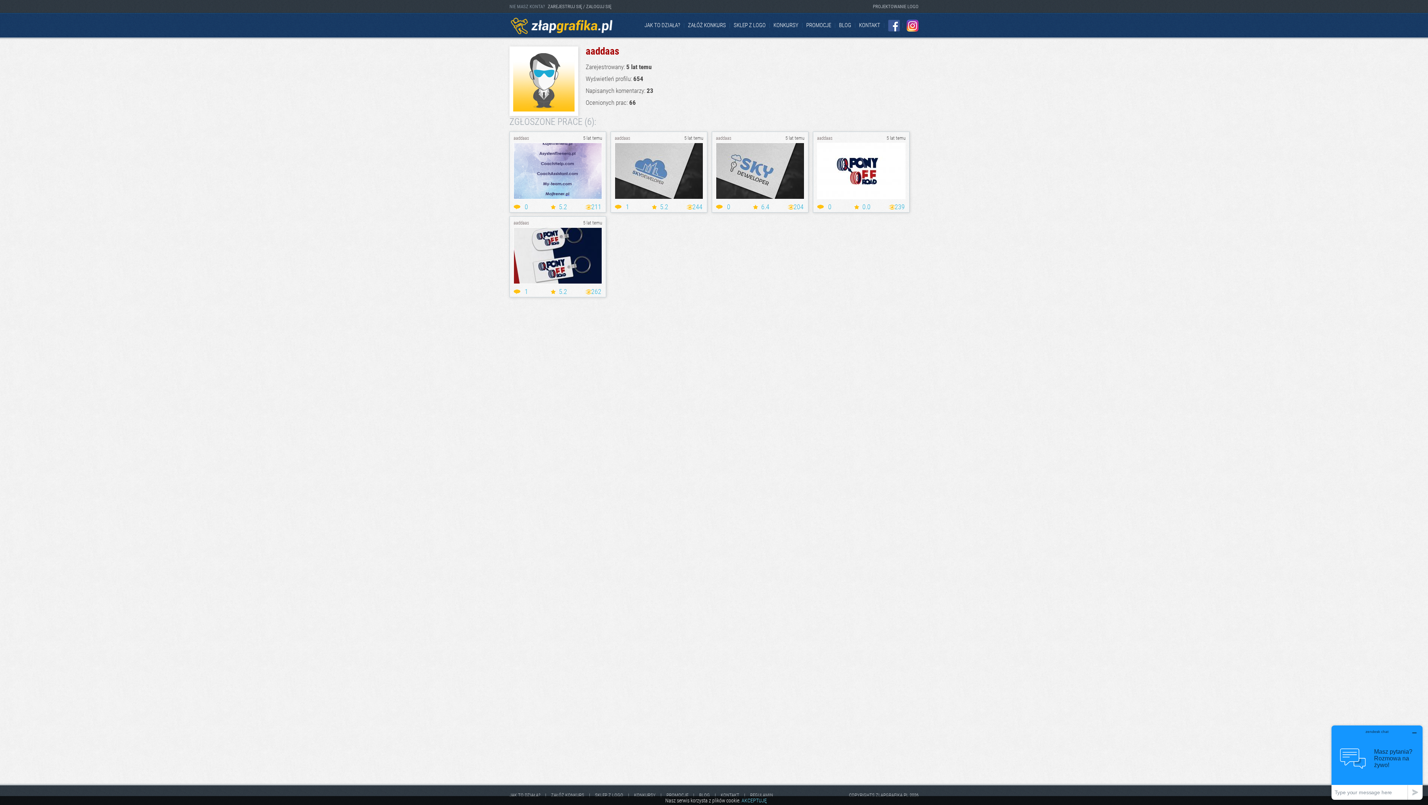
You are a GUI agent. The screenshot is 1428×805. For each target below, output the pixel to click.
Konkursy (786, 25)
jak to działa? (662, 25)
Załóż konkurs (707, 25)
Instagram (913, 26)
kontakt (869, 25)
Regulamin (761, 795)
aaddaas (521, 138)
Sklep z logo (750, 25)
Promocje (818, 25)
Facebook (894, 26)
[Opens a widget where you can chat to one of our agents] (1377, 762)
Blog (845, 25)
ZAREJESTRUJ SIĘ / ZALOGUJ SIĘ (579, 6)
